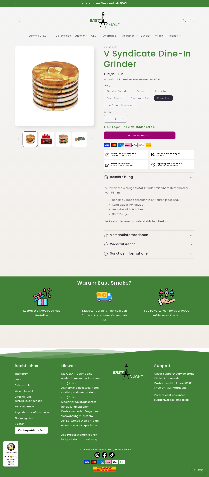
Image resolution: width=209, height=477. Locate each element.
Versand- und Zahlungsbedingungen (28, 399)
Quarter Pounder (119, 91)
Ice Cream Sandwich (122, 105)
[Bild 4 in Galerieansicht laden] (79, 139)
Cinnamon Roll (142, 98)
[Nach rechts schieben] (92, 139)
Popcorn (144, 91)
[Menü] (16, 443)
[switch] (11, 463)
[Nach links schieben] (18, 139)
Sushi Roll (162, 91)
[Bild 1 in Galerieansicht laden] (30, 139)
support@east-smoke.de (171, 400)
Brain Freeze (116, 98)
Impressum (21, 373)
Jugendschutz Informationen (33, 412)
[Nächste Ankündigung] (193, 3)
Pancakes (163, 98)
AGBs (18, 379)
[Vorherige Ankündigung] (15, 3)
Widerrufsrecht (24, 391)
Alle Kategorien (24, 418)
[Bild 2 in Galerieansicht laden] (46, 139)
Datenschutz (23, 385)
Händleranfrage (24, 406)
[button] (18, 20)
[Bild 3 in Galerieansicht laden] (63, 139)
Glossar (19, 424)
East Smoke (92, 449)
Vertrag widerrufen (31, 430)
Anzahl (107, 112)
